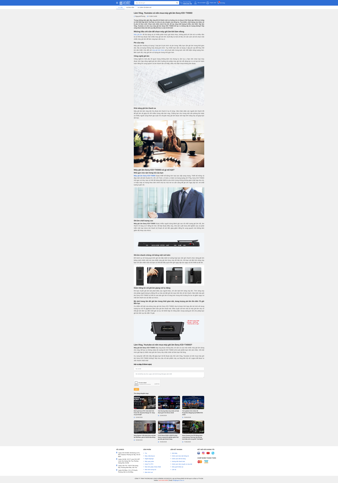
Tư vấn (120, 7)
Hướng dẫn (130, 7)
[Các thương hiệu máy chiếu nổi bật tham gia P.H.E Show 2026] (169, 403)
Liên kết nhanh (176, 449)
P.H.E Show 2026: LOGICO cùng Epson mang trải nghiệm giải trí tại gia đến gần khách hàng (168, 437)
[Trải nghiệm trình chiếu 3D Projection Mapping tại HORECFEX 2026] (193, 403)
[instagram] (203, 453)
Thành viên (212, 2)
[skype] (213, 453)
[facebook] (198, 453)
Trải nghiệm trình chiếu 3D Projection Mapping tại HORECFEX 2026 (192, 412)
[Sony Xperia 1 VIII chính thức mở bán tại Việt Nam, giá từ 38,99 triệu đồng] (145, 427)
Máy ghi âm (138, 34)
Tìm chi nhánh (201, 2)
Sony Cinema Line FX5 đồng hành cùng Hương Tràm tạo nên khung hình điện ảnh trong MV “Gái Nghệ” (192, 437)
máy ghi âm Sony (158, 50)
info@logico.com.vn (178, 480)
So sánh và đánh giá (144, 7)
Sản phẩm (147, 449)
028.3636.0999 (163, 480)
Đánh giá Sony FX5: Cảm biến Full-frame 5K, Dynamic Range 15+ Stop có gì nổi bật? (144, 412)
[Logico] (125, 3)
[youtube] (208, 453)
